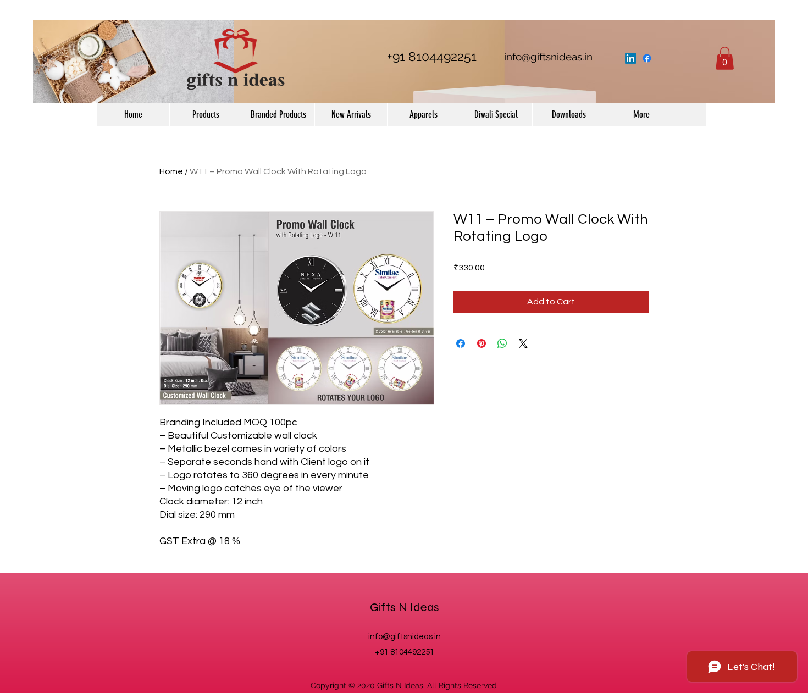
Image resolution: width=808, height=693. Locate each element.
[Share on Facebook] (460, 343)
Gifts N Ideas (404, 607)
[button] (724, 58)
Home (171, 171)
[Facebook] (646, 58)
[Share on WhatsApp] (502, 343)
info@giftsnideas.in (548, 57)
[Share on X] (523, 343)
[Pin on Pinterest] (481, 343)
